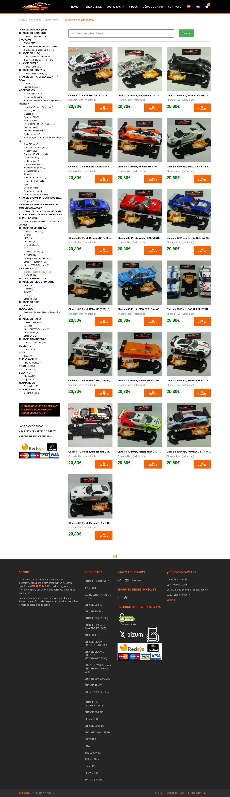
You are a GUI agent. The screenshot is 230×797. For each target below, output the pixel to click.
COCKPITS (25, 345)
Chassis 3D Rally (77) (34, 322)
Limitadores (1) (31, 127)
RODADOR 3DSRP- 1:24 (32, 278)
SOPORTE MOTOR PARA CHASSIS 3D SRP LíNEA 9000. (98, 668)
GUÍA (22, 352)
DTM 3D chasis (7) (32, 245)
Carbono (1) (29, 83)
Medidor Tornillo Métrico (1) (36, 131)
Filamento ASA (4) (32, 87)
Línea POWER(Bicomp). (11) (37, 329)
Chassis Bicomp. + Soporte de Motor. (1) (42, 211)
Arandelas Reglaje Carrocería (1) (39, 107)
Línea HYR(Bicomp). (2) (35, 262)
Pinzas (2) (28, 174)
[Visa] (126, 580)
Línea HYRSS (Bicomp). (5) (36, 265)
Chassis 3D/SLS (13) (33, 67)
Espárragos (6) (31, 188)
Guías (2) (28, 356)
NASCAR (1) (30, 255)
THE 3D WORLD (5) (33, 363)
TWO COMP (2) (31, 43)
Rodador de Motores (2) (35, 178)
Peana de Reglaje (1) (34, 181)
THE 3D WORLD (28, 359)
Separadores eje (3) (33, 191)
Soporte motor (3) (32, 393)
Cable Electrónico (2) (33, 164)
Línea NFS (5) (30, 299)
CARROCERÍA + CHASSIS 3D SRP (38, 46)
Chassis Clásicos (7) (33, 231)
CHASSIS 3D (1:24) (29, 53)
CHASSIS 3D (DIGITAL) (32, 70)
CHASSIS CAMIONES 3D (32, 339)
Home (22, 20)
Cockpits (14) (30, 349)
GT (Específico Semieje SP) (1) (38, 258)
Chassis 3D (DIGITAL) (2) (35, 73)
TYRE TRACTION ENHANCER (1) (39, 124)
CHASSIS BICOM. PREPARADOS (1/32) (40, 197)
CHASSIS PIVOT (53, 20)
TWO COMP (25, 39)
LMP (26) (28, 238)
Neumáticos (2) (31, 386)
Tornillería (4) (30, 369)
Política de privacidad (198, 793)
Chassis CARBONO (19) (35, 36)
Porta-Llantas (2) (31, 161)
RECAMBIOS (26, 308)
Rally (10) (28, 289)
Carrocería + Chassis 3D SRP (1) (39, 50)
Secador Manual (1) (33, 171)
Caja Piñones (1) (32, 144)
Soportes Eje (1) (31, 117)
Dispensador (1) (31, 158)
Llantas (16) (29, 376)
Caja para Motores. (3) (34, 147)
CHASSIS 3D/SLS (28, 63)
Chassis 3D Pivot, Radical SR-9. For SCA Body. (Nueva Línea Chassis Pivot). (161, 166)
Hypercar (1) (30, 201)
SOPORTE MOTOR (29, 389)
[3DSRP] (98, 697)
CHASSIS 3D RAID (29, 302)
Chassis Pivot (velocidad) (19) (38, 272)
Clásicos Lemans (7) (33, 252)
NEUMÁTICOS (27, 383)
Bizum (136, 580)
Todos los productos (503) (33, 29)
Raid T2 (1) (29, 305)
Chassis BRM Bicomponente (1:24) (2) (41, 57)
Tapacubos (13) (31, 379)
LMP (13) (28, 285)
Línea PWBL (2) (31, 332)
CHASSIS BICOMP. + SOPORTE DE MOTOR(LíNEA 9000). (96, 655)
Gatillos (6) (29, 114)
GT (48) (27, 235)
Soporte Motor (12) (32, 120)
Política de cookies (175, 793)
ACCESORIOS (27, 90)
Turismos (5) (30, 241)
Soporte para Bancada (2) (36, 194)
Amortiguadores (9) (33, 97)
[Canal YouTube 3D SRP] (125, 597)
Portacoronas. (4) (32, 134)
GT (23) (27, 292)
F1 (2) (26, 248)
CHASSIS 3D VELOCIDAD (33, 228)
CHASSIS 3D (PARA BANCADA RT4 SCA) (95, 627)
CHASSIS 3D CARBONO (32, 33)
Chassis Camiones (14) (35, 342)
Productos (34, 20)
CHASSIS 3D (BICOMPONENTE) (37, 282)
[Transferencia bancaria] (119, 580)
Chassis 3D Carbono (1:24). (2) (38, 60)
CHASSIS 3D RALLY (30, 319)
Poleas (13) (29, 110)
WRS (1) (28, 326)
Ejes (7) (27, 184)
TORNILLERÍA (27, 366)
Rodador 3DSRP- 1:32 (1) (36, 154)
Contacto (159, 793)
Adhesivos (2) (30, 151)
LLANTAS (24, 372)
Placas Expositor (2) (33, 94)
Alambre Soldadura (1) (34, 168)
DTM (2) (27, 295)
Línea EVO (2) (30, 336)
